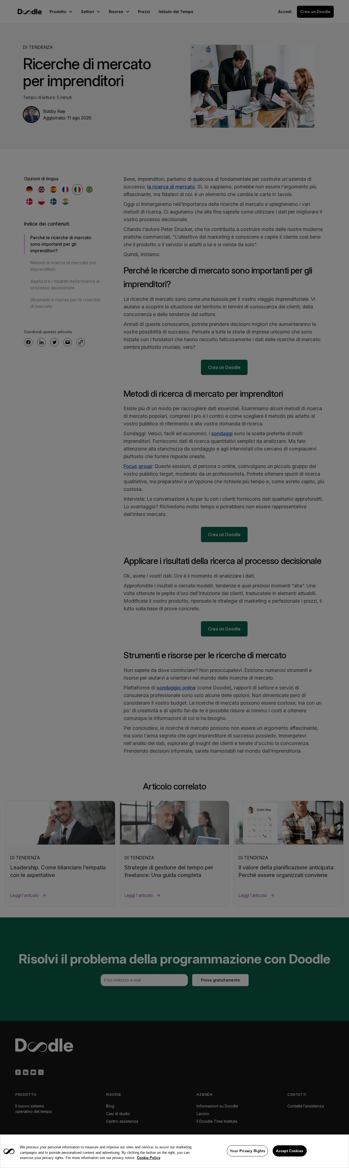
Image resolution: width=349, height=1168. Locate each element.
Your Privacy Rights (247, 1151)
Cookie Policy (148, 1158)
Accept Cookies (289, 1151)
